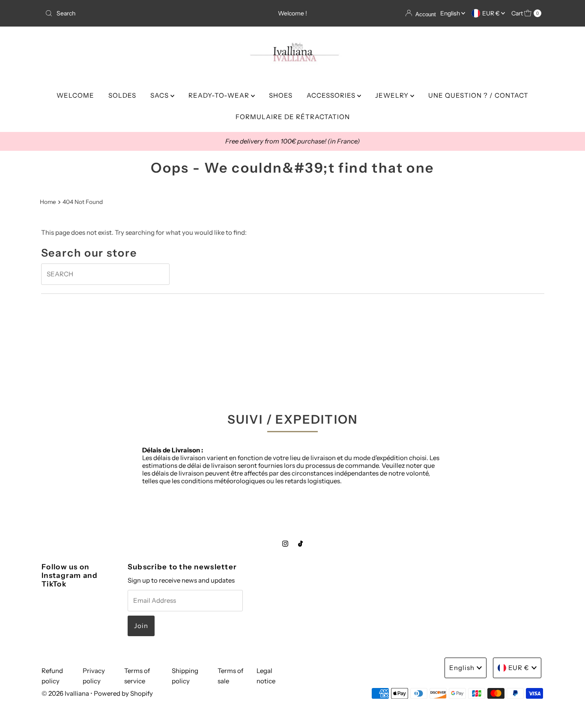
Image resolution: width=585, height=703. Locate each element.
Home (48, 201)
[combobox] (123, 13)
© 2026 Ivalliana (66, 693)
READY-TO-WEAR (219, 95)
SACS (160, 95)
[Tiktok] (300, 543)
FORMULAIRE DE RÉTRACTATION (293, 117)
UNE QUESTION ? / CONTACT (478, 95)
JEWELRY (392, 95)
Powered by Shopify (123, 693)
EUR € (491, 13)
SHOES (280, 95)
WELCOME (75, 95)
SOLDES (122, 95)
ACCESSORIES (332, 95)
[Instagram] (285, 543)
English (450, 13)
